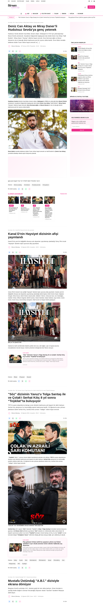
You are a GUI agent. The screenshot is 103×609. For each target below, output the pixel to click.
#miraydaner (46, 184)
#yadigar (24, 563)
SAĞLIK (37, 1)
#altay (15, 560)
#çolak (21, 560)
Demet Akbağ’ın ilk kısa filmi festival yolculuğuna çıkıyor (13, 209)
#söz (63, 560)
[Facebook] (9, 51)
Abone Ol (91, 7)
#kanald (29, 377)
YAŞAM (27, 1)
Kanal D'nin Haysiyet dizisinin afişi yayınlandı (25, 209)
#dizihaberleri (33, 560)
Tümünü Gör (63, 193)
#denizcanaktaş (18, 184)
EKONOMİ (43, 1)
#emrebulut (27, 184)
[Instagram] (89, 1)
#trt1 (19, 563)
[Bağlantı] (20, 51)
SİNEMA (32, 1)
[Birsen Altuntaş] (14, 7)
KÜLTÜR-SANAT (20, 1)
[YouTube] (94, 1)
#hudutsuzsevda (36, 184)
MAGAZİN (13, 1)
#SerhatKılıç (57, 560)
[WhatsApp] (16, 51)
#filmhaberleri (42, 560)
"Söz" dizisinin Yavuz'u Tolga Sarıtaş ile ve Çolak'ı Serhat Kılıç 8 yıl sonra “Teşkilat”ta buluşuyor (37, 211)
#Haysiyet (21, 377)
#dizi (26, 560)
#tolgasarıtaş (12, 563)
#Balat (15, 377)
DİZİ (9, 1)
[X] (92, 1)
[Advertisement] (53, 7)
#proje (49, 560)
